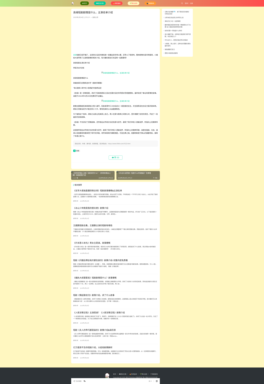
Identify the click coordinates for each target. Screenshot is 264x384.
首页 (85, 3)
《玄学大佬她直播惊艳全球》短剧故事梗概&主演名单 (97, 190)
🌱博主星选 (133, 3)
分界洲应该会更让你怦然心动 (174, 17)
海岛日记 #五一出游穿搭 (172, 21)
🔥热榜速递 (116, 3)
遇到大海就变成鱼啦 (171, 53)
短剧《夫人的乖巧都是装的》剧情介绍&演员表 (94, 330)
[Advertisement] (115, 36)
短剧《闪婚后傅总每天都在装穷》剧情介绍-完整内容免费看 (100, 260)
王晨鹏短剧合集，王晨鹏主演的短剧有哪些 (92, 225)
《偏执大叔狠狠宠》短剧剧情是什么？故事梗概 (95, 278)
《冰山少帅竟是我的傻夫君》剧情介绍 (90, 208)
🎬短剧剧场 (150, 3)
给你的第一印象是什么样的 (173, 30)
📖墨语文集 (100, 3)
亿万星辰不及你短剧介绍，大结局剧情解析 (92, 347)
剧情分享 (95, 17)
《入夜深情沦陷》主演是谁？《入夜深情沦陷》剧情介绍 (99, 312)
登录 (186, 3)
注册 (191, 3)
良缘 (75, 55)
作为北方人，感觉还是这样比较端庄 (176, 40)
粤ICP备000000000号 (149, 377)
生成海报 (78, 381)
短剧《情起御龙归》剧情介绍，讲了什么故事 (93, 295)
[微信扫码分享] (84, 381)
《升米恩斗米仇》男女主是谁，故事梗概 (91, 243)
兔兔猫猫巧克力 (170, 49)
